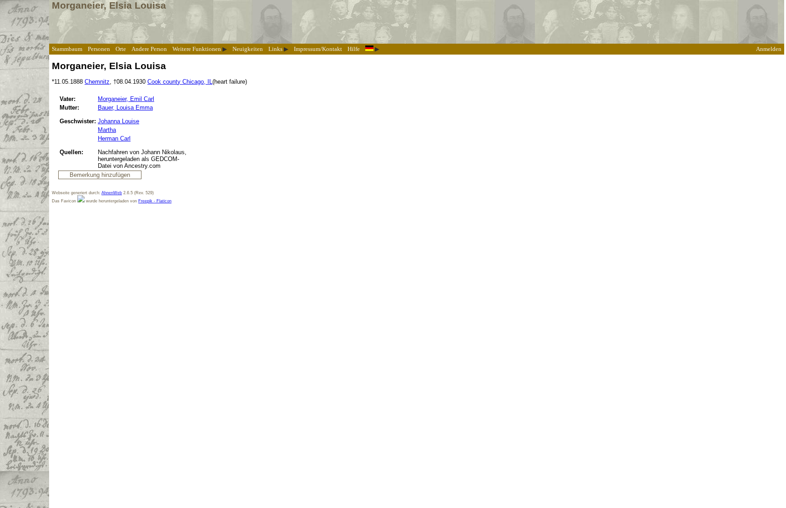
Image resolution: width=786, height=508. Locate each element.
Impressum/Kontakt (318, 48)
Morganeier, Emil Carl (126, 99)
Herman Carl (114, 138)
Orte (121, 48)
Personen (99, 48)
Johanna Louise (118, 121)
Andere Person (149, 48)
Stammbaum (67, 48)
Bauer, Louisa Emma (125, 107)
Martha (107, 129)
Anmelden (768, 48)
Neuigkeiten (247, 48)
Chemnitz (97, 81)
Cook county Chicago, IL (179, 81)
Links (275, 48)
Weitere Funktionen (196, 48)
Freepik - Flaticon (154, 201)
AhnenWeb (111, 193)
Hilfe (354, 48)
